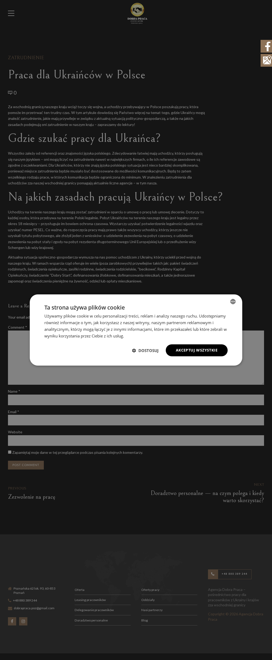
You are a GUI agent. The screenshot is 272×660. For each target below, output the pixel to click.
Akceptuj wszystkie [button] (197, 350)
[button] (145, 350)
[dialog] (136, 330)
